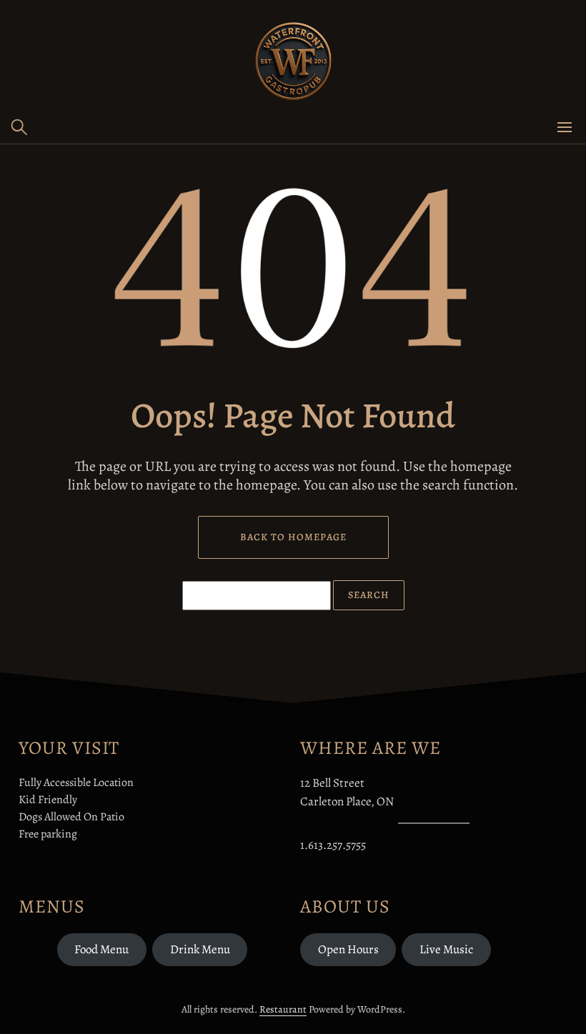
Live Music (446, 949)
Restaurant (283, 1009)
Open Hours (348, 949)
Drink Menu (200, 949)
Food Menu (101, 949)
